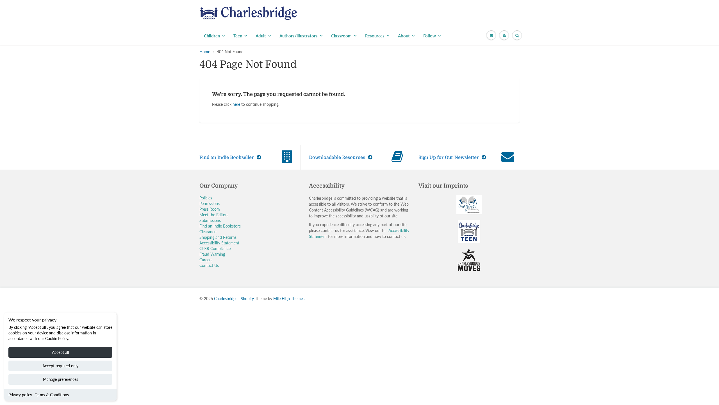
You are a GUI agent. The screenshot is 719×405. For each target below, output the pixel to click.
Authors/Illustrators (298, 35)
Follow (429, 35)
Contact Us (209, 265)
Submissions (210, 220)
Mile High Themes (288, 298)
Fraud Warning (212, 254)
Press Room (209, 209)
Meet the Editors (213, 214)
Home (204, 51)
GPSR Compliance (215, 248)
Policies (205, 197)
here (236, 104)
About (404, 35)
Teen (237, 35)
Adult (261, 35)
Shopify (247, 298)
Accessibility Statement (219, 242)
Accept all (60, 352)
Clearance (207, 231)
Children (212, 35)
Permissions (209, 203)
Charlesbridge (225, 298)
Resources (374, 35)
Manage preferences (60, 379)
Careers (205, 259)
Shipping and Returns (217, 237)
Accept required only (60, 365)
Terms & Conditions (52, 394)
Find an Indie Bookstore (220, 226)
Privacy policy (20, 394)
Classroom (341, 35)
